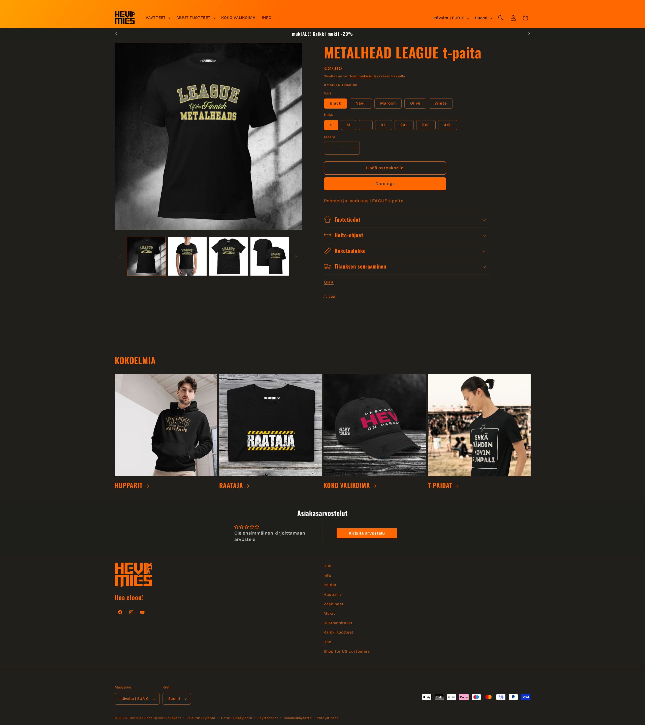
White (441, 103)
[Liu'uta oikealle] (296, 256)
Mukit (329, 613)
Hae (327, 642)
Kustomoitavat (338, 622)
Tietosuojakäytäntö (236, 718)
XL (383, 125)
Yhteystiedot (327, 718)
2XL (404, 125)
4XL (448, 125)
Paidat (330, 585)
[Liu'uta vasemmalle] (120, 256)
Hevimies (135, 718)
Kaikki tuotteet (338, 632)
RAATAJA (231, 485)
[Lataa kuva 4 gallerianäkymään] (269, 256)
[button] (157, 18)
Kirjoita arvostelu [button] (367, 533)
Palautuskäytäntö (200, 718)
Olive (415, 103)
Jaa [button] (332, 296)
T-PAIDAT (440, 485)
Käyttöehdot (267, 718)
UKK (329, 282)
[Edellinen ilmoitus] (116, 33)
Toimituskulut (361, 76)
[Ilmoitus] (529, 33)
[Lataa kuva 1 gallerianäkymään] (146, 256)
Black (336, 103)
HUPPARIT (129, 485)
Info (327, 575)
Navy (361, 103)
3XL (426, 125)
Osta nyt (384, 183)
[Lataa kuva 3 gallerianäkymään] (228, 256)
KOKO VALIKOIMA (347, 485)
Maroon (388, 103)
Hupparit (332, 594)
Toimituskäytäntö (297, 718)
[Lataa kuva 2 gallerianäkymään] (187, 256)
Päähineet (334, 604)
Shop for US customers (347, 651)
